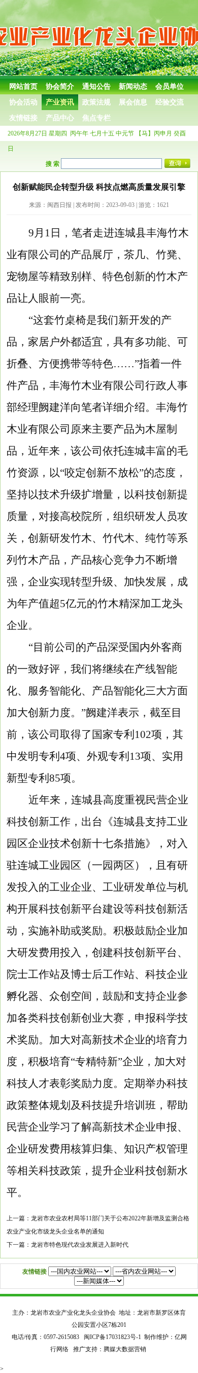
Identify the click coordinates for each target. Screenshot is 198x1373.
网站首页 (23, 86)
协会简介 (60, 86)
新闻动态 (133, 86)
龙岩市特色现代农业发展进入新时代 (79, 1244)
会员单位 (169, 86)
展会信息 (133, 102)
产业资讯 (60, 102)
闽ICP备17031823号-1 (112, 1337)
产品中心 (60, 118)
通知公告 (96, 86)
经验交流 (169, 102)
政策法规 (96, 102)
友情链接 (23, 118)
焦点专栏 (96, 118)
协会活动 (23, 102)
